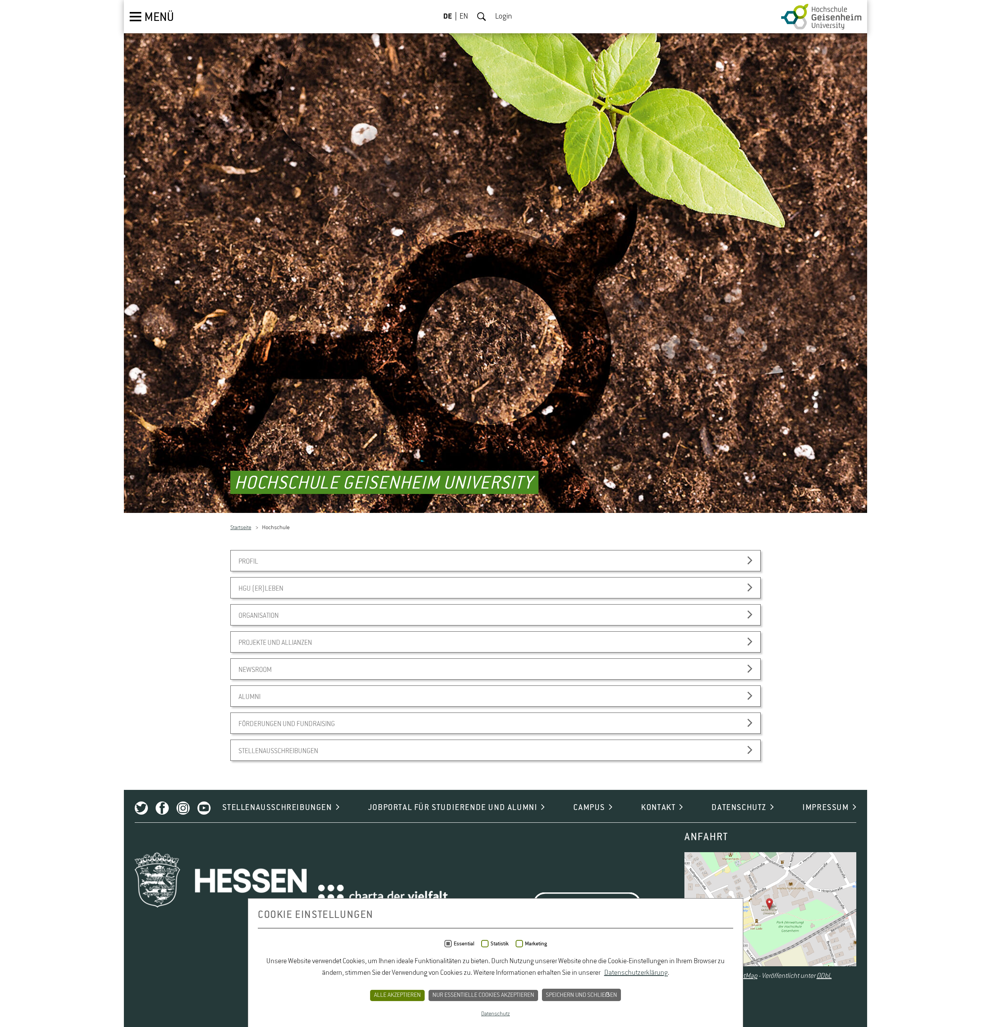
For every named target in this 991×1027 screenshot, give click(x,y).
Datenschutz (495, 1014)
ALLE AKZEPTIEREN (397, 995)
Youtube (204, 808)
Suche (481, 16)
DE (447, 16)
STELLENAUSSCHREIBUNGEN (277, 808)
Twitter (141, 808)
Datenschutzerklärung (636, 973)
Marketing (536, 944)
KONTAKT (658, 808)
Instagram (183, 808)
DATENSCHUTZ (739, 808)
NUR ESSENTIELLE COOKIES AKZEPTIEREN (483, 995)
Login (503, 16)
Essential (464, 944)
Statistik (499, 944)
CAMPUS (589, 808)
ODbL (824, 977)
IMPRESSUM (825, 808)
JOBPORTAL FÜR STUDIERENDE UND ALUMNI (453, 808)
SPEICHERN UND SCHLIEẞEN (581, 995)
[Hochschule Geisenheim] (821, 16)
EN (463, 16)
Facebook (162, 808)
